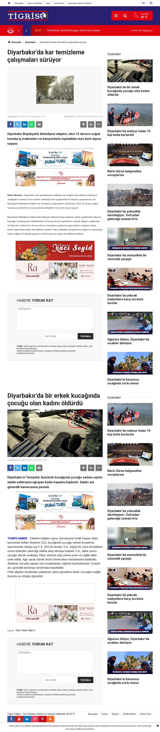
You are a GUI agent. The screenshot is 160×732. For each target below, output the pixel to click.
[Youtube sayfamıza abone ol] (19, 719)
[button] (83, 124)
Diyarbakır (30, 42)
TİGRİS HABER (17, 538)
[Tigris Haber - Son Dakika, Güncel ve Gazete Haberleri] (27, 15)
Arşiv (48, 3)
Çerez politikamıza (77, 729)
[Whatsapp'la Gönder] (31, 124)
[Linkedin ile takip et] (27, 719)
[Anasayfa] (9, 3)
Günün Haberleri (35, 3)
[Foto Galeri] (151, 3)
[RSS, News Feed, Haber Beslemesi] (50, 719)
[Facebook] (10, 124)
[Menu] (116, 16)
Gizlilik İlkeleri (129, 714)
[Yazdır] (39, 124)
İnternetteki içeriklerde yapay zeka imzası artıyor (73, 30)
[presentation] (18, 30)
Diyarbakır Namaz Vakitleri (80, 3)
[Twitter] (17, 124)
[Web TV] (143, 3)
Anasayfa (16, 42)
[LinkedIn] (24, 124)
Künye (105, 714)
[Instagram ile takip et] (35, 719)
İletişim (115, 714)
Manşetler (19, 3)
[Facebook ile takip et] (11, 719)
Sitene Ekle (59, 3)
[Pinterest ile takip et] (42, 719)
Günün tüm (142, 30)
